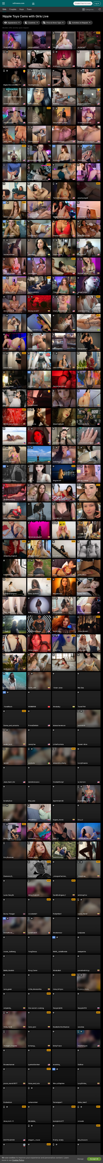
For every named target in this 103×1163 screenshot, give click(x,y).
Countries (31, 23)
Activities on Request (80, 23)
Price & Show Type (53, 23)
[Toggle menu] (3, 3)
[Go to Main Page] (18, 3)
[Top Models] (33, 3)
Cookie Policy (18, 1160)
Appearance (12, 23)
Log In (96, 3)
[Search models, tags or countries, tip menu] (99, 9)
